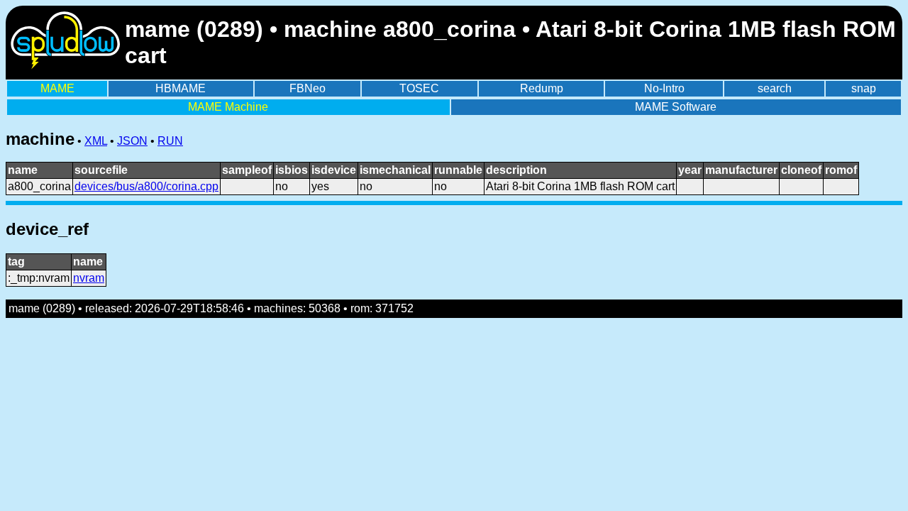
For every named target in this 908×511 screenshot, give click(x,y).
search (775, 88)
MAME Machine (228, 107)
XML (95, 141)
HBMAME (180, 88)
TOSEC (419, 88)
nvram (88, 278)
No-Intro (664, 88)
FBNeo (307, 88)
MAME (57, 88)
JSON (132, 141)
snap (863, 88)
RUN (170, 141)
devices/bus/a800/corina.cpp (146, 186)
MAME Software (675, 107)
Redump (541, 88)
